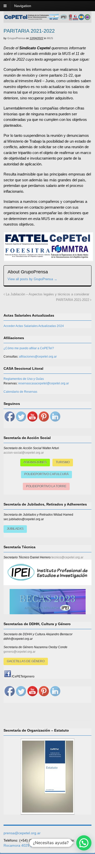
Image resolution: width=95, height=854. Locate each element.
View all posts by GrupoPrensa (32, 279)
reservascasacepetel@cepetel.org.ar (43, 383)
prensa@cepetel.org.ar (22, 833)
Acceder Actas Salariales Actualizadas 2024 (34, 326)
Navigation (22, 6)
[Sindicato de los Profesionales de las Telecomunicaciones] (47, 19)
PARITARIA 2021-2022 (73, 300)
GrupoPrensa (16, 38)
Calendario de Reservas (20, 391)
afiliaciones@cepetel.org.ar (38, 356)
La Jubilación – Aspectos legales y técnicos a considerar (47, 294)
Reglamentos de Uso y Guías (24, 379)
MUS (50, 38)
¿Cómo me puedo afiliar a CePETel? (29, 348)
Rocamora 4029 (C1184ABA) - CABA (33, 845)
